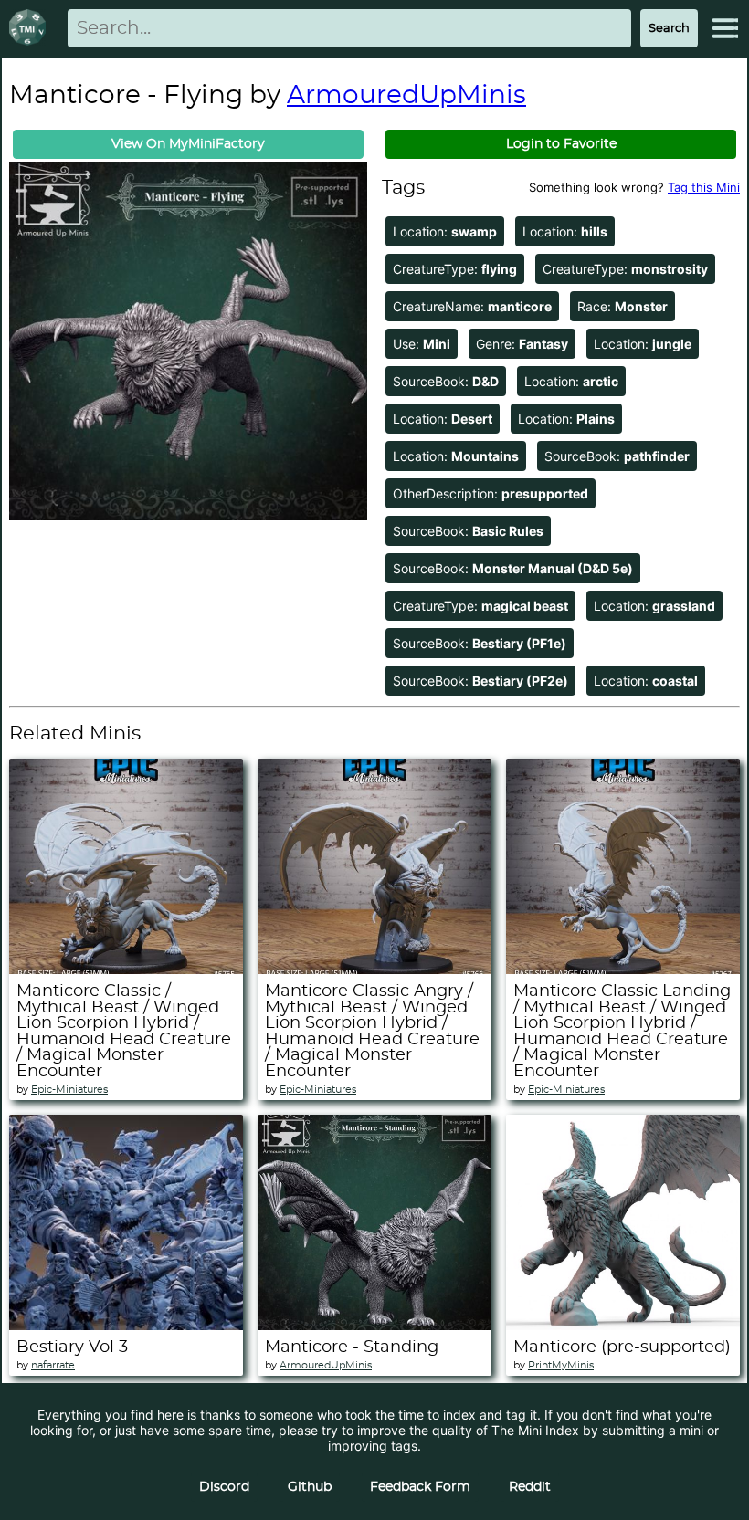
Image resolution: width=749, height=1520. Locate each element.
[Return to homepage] (31, 28)
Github (310, 1487)
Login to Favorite (561, 144)
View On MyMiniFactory (188, 144)
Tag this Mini (704, 187)
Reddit (530, 1487)
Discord (224, 1487)
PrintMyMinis (561, 1365)
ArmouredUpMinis (406, 96)
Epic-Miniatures (69, 1090)
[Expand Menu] (725, 28)
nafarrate (53, 1365)
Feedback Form (420, 1487)
